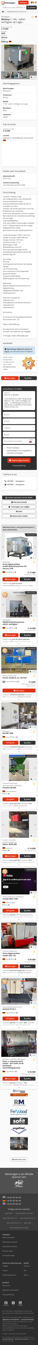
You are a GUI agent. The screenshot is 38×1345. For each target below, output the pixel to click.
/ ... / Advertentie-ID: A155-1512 (15, 12)
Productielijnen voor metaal (19, 1228)
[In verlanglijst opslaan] (32, 17)
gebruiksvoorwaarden (21, 1339)
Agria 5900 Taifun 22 (10, 1218)
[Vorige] (3, 62)
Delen (19, 511)
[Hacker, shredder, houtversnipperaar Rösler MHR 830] (19, 824)
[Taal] (32, 2)
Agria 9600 (8, 1213)
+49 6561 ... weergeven (15, 481)
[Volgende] (35, 62)
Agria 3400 (27, 1223)
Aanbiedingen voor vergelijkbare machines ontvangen (19, 451)
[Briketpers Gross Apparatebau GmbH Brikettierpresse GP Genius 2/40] (19, 546)
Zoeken (32, 7)
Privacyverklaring (19, 465)
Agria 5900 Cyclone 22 (27, 1218)
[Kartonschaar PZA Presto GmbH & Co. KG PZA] (19, 660)
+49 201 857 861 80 (13, 1197)
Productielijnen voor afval (24, 1213)
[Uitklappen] (19, 588)
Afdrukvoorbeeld (20, 502)
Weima (5, 97)
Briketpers (7, 91)
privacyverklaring (7, 1339)
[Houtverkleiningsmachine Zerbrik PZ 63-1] (19, 991)
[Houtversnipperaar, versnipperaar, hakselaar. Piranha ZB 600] (19, 768)
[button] (36, 2)
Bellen (29, 378)
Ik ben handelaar (13, 448)
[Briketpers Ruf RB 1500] (19, 716)
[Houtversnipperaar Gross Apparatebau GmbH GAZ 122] (19, 936)
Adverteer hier (20, 1159)
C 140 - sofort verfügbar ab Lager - (16, 104)
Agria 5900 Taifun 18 (14, 1223)
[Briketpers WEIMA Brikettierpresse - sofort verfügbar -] (19, 604)
